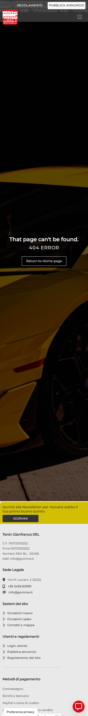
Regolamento (30, 5)
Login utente (16, 645)
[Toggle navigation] (79, 17)
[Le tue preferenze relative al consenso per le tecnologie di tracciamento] (20, 712)
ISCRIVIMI (20, 518)
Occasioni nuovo (19, 613)
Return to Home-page (44, 261)
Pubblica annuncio (66, 5)
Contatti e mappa (20, 625)
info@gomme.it (20, 592)
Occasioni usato (18, 619)
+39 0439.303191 (18, 586)
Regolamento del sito (23, 657)
